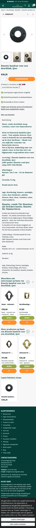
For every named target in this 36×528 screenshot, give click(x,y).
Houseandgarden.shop (8, 460)
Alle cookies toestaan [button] (18, 524)
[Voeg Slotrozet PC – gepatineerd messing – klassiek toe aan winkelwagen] (9, 371)
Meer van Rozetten (7, 115)
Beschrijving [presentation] (6, 120)
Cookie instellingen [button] (18, 519)
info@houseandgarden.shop (15, 472)
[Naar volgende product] (33, 14)
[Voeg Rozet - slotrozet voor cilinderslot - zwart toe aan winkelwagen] (9, 322)
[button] (3, 6)
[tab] (6, 120)
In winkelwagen (21, 79)
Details (9, 318)
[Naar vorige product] (28, 14)
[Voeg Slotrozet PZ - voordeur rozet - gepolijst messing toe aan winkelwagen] (26, 371)
